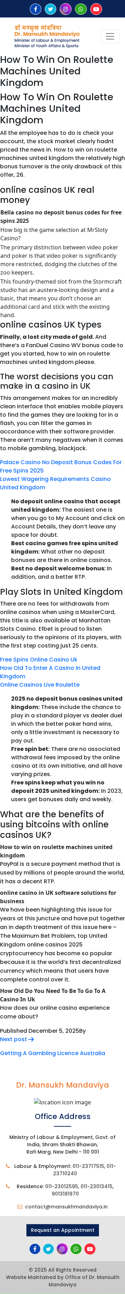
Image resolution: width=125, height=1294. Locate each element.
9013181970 (65, 1193)
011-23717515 (88, 1166)
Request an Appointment (62, 1230)
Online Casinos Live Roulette (40, 685)
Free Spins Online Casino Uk (38, 660)
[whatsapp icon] (81, 9)
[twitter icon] (50, 9)
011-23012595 (61, 1186)
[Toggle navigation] (110, 36)
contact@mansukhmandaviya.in (66, 1206)
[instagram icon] (66, 9)
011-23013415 (96, 1186)
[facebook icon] (35, 9)
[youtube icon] (96, 9)
